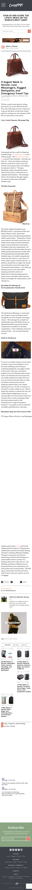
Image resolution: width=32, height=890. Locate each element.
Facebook (7, 867)
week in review (13, 638)
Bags (8, 856)
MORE (24, 582)
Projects (20, 862)
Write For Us (20, 876)
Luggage (13, 856)
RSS (19, 850)
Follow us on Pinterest (16, 850)
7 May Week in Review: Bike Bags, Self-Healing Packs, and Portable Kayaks (6, 712)
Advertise (12, 878)
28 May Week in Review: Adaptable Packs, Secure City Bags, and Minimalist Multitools (8, 666)
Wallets (19, 856)
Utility (24, 856)
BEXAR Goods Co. (11, 590)
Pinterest (18, 867)
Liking (25, 862)
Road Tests (8, 862)
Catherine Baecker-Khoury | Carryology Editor (15, 96)
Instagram (21, 850)
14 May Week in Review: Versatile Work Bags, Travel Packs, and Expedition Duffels (24, 688)
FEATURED (16, 645)
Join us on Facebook (11, 850)
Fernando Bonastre (19, 154)
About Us (4, 876)
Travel (6, 638)
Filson (18, 546)
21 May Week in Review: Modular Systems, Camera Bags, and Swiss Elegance (23, 665)
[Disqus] (16, 754)
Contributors (12, 876)
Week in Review (5, 99)
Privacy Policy (19, 878)
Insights (15, 862)
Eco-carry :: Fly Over (9, 726)
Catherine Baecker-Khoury (19, 597)
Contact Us (27, 876)
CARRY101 (24, 645)
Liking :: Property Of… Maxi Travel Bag (14, 723)
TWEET (6, 582)
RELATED (7, 645)
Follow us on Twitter (13, 850)
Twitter (13, 867)
